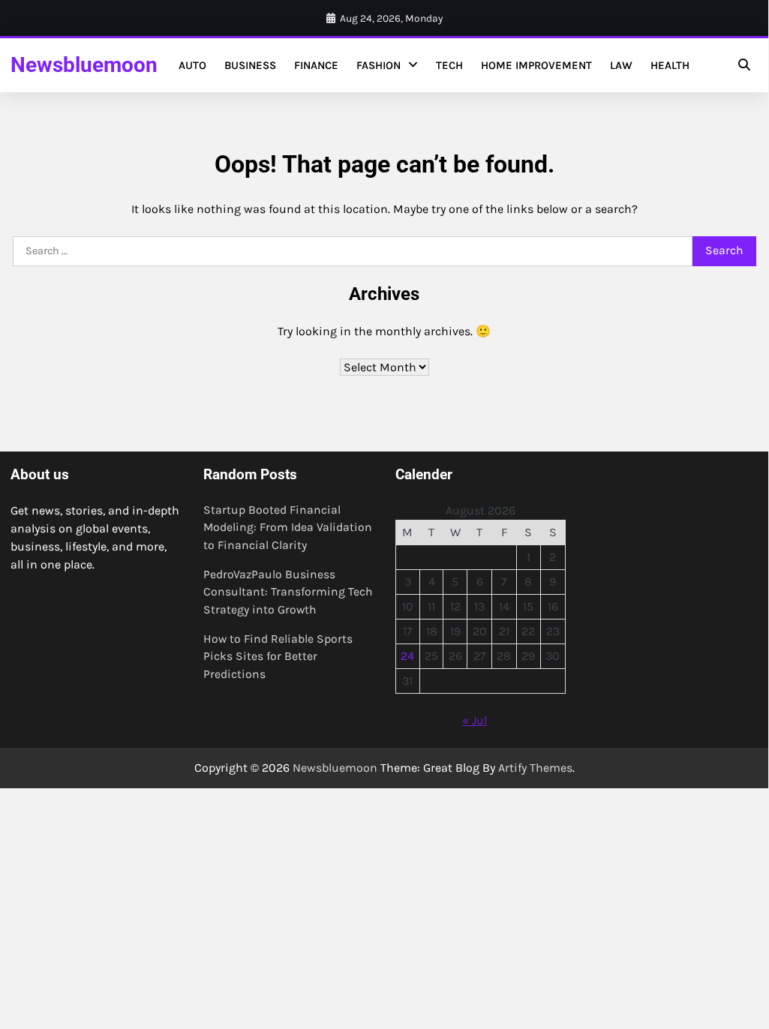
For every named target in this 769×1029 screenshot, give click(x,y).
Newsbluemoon (84, 64)
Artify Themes (535, 767)
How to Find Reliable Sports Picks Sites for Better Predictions (278, 656)
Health (669, 65)
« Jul (474, 720)
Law (621, 65)
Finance (316, 65)
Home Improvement (536, 65)
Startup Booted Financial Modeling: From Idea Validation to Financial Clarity (287, 527)
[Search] (744, 65)
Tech (449, 65)
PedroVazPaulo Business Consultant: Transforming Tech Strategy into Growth (288, 592)
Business (250, 65)
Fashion (378, 65)
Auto (192, 65)
